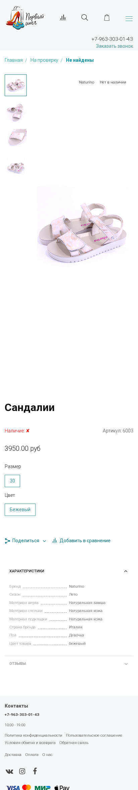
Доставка (13, 754)
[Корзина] (107, 18)
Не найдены (80, 60)
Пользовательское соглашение (94, 735)
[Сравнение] (63, 18)
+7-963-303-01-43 (22, 714)
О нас (47, 754)
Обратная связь (73, 742)
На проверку (44, 60)
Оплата (32, 754)
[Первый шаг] (25, 17)
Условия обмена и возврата (30, 742)
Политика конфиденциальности (33, 735)
